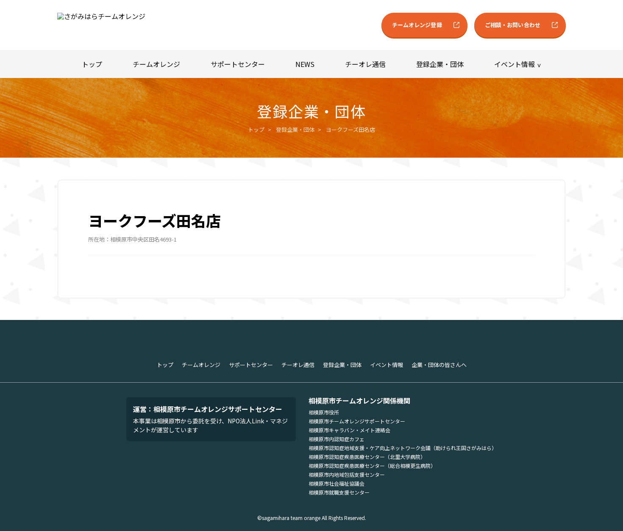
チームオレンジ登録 (417, 25)
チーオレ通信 (365, 64)
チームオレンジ (156, 64)
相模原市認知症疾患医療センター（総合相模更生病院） (372, 465)
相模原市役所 (324, 412)
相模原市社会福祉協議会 (336, 483)
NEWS (304, 64)
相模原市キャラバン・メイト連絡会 (349, 430)
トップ (92, 64)
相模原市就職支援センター (339, 492)
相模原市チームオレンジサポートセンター (357, 421)
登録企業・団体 (440, 64)
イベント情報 (514, 64)
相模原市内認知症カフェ (336, 438)
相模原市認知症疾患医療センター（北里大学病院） (367, 456)
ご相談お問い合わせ (512, 25)
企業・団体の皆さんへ (439, 365)
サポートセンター (238, 64)
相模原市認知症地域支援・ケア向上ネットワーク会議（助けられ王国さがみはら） (403, 447)
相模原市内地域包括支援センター (347, 474)
